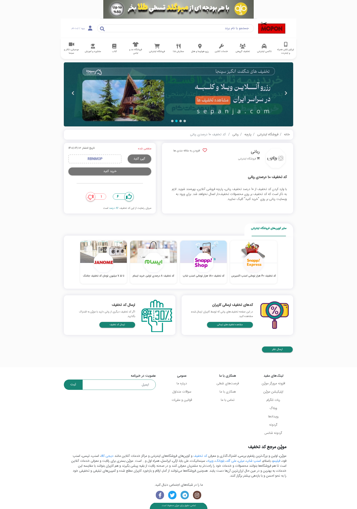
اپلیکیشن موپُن (273, 392)
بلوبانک (219, 461)
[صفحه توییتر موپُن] (172, 495)
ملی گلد (231, 461)
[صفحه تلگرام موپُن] (184, 495)
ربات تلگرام (273, 400)
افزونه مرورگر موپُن (273, 383)
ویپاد (210, 461)
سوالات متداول (181, 392)
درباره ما (182, 383)
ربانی (235, 134)
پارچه (247, 134)
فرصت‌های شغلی (228, 383)
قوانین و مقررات (182, 400)
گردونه (273, 425)
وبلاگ (273, 408)
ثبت (73, 384)
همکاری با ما (228, 392)
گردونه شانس (273, 433)
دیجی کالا (107, 456)
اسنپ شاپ (253, 461)
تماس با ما (227, 400)
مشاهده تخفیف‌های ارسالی (230, 325)
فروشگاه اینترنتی (267, 134)
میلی (241, 461)
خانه (287, 134)
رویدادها (273, 416)
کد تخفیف (200, 456)
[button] (184, 121)
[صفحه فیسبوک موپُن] (160, 495)
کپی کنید (139, 158)
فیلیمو (276, 461)
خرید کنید (110, 171)
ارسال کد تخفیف (117, 325)
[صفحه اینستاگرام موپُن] (197, 495)
